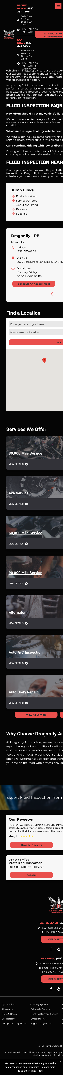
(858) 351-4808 (26, 251)
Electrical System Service (44, 1014)
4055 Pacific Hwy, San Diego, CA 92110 (27, 54)
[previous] (52, 294)
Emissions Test (38, 1018)
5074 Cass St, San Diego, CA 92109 (26, 20)
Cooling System (39, 1004)
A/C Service (8, 1004)
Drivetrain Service (40, 1009)
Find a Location (26, 196)
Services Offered (26, 200)
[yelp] (58, 950)
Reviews (21, 209)
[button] (44, 360)
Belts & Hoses (9, 1014)
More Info (17, 242)
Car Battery (8, 1018)
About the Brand (27, 204)
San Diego (21, 41)
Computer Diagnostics (14, 1023)
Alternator (7, 1009)
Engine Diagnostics (41, 1023)
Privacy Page (35, 1070)
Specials (21, 213)
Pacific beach (22, 7)
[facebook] (51, 950)
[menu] (58, 6)
